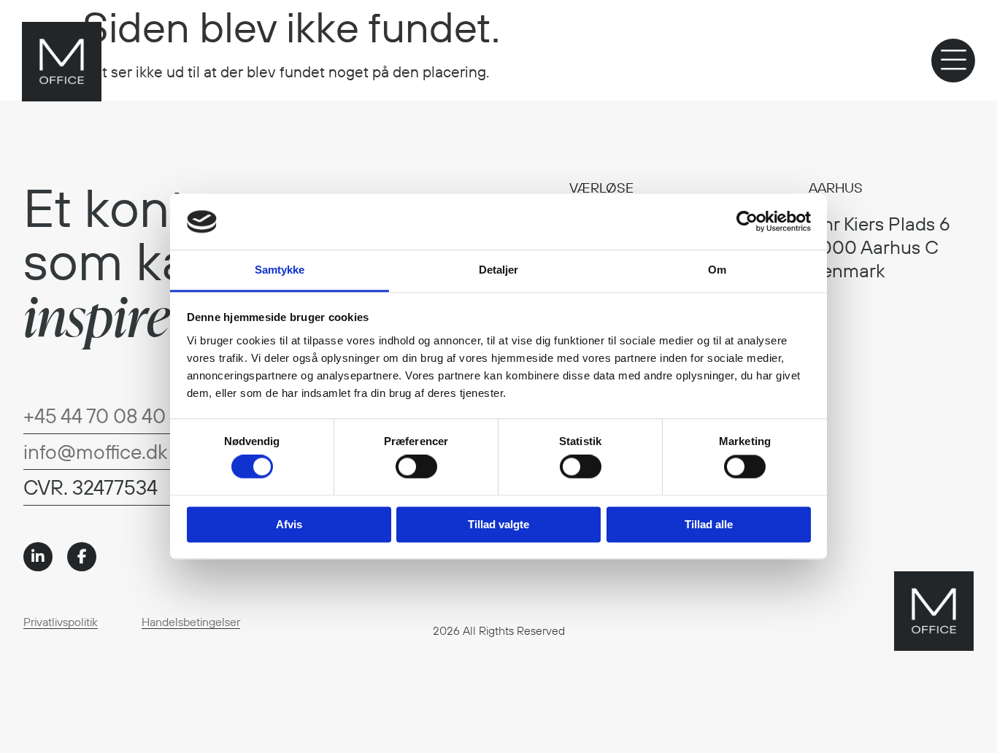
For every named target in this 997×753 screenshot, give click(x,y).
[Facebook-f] (81, 556)
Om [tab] (717, 269)
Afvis (289, 524)
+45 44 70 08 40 (94, 415)
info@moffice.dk (95, 451)
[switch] (416, 467)
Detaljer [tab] (499, 269)
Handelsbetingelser (191, 621)
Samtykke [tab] (280, 269)
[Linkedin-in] (38, 556)
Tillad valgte (498, 524)
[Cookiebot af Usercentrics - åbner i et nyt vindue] (747, 222)
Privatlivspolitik (60, 621)
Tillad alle (709, 524)
